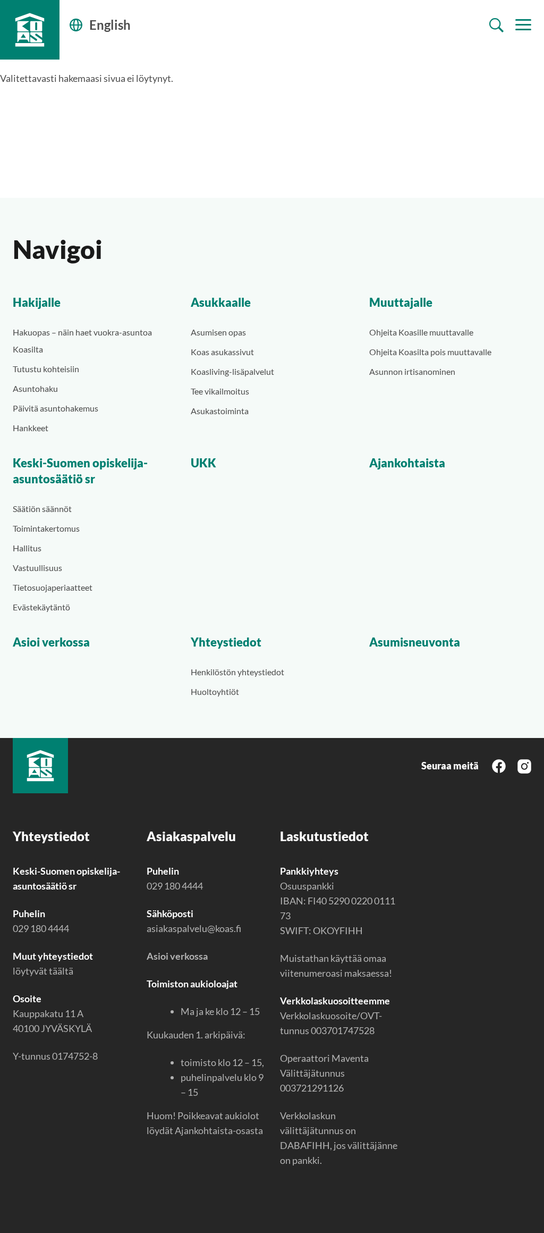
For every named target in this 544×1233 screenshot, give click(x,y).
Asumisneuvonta (414, 642)
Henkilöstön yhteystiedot (237, 672)
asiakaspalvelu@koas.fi (194, 928)
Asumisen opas (218, 332)
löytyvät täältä (43, 971)
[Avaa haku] (496, 25)
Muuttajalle (400, 302)
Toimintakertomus (46, 528)
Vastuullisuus (37, 568)
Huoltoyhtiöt (215, 691)
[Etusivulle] (30, 30)
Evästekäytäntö (41, 607)
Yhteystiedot (226, 642)
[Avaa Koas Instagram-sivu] (524, 765)
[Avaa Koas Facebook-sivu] (499, 765)
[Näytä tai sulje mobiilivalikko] (523, 24)
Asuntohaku (35, 388)
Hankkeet (30, 428)
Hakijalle (37, 302)
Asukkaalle (221, 302)
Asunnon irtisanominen (412, 371)
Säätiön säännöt (42, 509)
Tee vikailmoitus (220, 391)
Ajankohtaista (407, 463)
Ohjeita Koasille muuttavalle (421, 332)
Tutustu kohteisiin (46, 369)
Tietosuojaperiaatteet (52, 587)
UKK (203, 463)
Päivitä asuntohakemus (55, 408)
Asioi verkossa (51, 642)
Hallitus (27, 548)
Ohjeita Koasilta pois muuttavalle (430, 352)
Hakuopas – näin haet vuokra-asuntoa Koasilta (82, 340)
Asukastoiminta (220, 411)
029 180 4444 (41, 928)
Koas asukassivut (222, 352)
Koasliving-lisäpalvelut (232, 371)
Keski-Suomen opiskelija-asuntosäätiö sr (80, 471)
